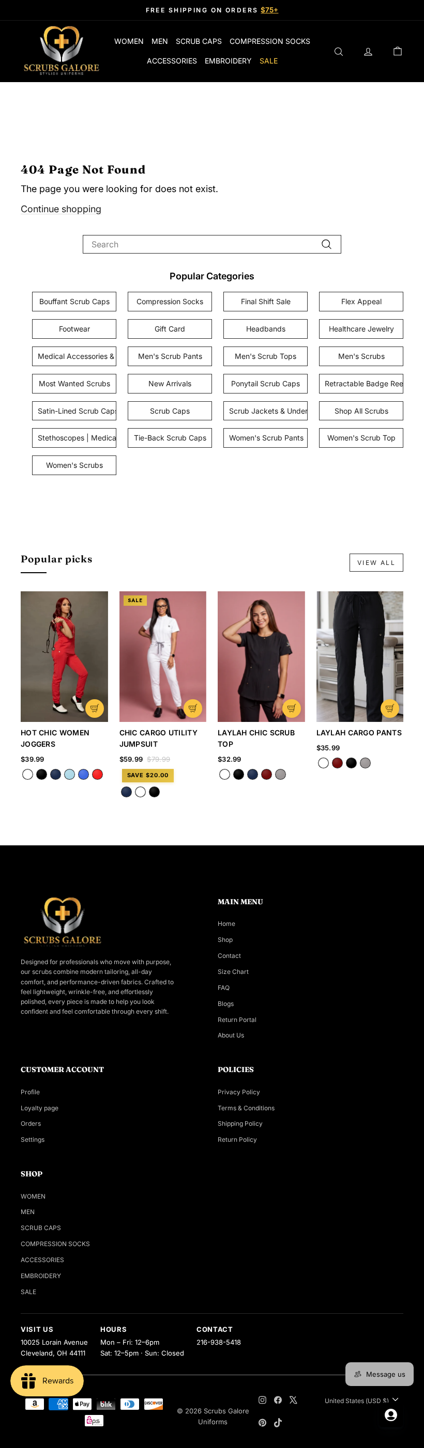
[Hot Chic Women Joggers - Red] (97, 774)
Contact (229, 955)
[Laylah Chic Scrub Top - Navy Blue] (253, 774)
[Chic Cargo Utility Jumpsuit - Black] (154, 792)
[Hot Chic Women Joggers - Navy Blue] (55, 774)
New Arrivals (169, 383)
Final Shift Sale (266, 301)
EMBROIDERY (228, 60)
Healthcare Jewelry (361, 328)
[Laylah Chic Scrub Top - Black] (239, 774)
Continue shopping (61, 208)
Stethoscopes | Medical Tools (77, 437)
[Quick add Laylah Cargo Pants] (390, 708)
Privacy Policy (239, 1092)
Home (226, 923)
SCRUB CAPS (199, 41)
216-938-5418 (218, 1342)
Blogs (226, 1004)
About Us (231, 1035)
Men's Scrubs (361, 356)
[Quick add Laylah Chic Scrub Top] (291, 708)
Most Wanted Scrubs (74, 383)
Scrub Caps (170, 410)
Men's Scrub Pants (170, 356)
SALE (269, 60)
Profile (30, 1092)
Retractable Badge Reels (364, 383)
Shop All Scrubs (361, 410)
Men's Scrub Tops (265, 356)
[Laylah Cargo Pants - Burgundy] (337, 763)
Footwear (74, 328)
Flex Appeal (361, 301)
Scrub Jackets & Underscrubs (268, 410)
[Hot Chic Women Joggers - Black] (42, 774)
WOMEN (129, 41)
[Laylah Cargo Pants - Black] (351, 763)
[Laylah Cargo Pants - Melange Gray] (365, 763)
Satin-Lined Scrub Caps (77, 410)
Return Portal (237, 1020)
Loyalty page (39, 1108)
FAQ (224, 987)
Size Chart (233, 971)
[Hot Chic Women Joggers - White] (28, 774)
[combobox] (212, 244)
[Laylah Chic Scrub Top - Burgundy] (266, 774)
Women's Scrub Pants (266, 437)
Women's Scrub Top (361, 437)
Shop (225, 939)
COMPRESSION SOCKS (270, 41)
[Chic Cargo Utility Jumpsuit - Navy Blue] (126, 792)
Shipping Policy (240, 1123)
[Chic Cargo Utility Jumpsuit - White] (140, 792)
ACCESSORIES (172, 60)
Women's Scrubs (74, 465)
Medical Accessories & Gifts (77, 356)
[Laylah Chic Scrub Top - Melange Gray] (280, 774)
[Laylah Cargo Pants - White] (323, 763)
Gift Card (170, 328)
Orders (31, 1123)
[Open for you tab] (390, 1415)
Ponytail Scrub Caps (265, 383)
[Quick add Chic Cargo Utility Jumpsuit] (193, 708)
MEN (160, 41)
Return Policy (237, 1139)
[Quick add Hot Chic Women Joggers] (94, 708)
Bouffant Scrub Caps (74, 301)
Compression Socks (170, 301)
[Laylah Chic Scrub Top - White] (225, 774)
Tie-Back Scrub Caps (170, 437)
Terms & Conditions (246, 1108)
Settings (32, 1139)
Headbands (265, 328)
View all (376, 562)
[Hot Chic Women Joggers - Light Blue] (69, 774)
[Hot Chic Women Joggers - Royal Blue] (83, 774)
